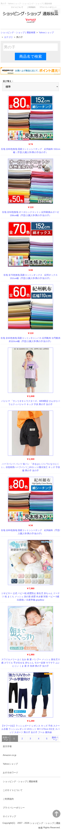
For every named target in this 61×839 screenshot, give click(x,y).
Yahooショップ (46, 32)
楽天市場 (7, 746)
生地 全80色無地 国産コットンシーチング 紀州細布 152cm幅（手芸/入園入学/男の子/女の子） (30, 151)
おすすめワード (10, 772)
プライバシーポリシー (48, 7)
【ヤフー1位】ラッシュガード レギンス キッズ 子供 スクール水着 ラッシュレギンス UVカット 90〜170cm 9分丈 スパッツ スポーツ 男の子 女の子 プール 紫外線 (30, 729)
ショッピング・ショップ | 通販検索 (18, 32)
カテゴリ (8, 37)
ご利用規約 (31, 7)
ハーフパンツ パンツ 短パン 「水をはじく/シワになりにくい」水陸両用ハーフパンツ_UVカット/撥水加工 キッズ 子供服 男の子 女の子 (30, 467)
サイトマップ (9, 816)
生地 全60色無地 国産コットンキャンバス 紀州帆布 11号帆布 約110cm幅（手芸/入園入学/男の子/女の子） (30, 339)
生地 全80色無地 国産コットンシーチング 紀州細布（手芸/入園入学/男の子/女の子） (30, 532)
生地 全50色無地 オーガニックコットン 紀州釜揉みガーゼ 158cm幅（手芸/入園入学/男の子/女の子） (30, 214)
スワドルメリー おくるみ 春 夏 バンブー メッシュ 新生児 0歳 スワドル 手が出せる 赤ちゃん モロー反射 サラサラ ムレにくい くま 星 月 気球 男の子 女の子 (30, 662)
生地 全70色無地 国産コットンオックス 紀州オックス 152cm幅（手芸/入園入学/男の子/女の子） (30, 276)
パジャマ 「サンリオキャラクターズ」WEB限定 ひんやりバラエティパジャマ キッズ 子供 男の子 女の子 (30, 403)
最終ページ (55, 738)
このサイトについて (13, 790)
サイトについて (17, 7)
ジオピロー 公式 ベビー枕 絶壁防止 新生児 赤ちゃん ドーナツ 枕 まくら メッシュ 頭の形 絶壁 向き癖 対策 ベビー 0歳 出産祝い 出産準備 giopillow (30, 596)
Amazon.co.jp (9, 755)
